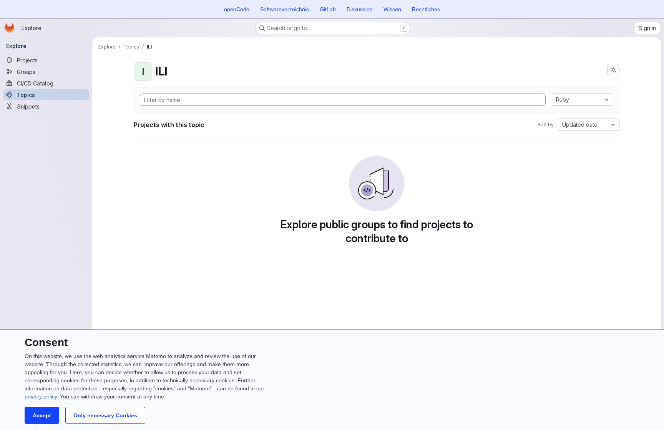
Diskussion (360, 9)
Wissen (392, 9)
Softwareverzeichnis (284, 9)
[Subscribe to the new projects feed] (613, 70)
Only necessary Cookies (105, 415)
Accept (42, 415)
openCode (236, 9)
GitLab (328, 9)
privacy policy (41, 396)
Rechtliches (426, 9)
